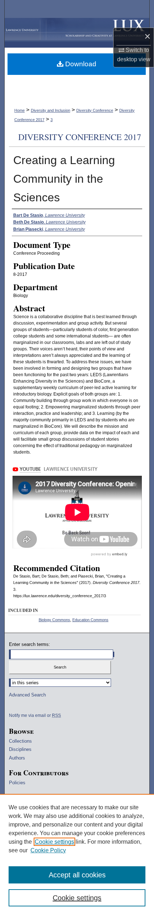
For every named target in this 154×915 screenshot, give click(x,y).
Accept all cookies (77, 875)
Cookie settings (54, 842)
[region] (77, 854)
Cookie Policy (48, 850)
